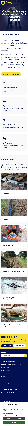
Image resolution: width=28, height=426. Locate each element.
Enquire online (19, 345)
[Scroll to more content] (14, 26)
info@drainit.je (9, 392)
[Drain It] (7, 3)
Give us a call (7, 345)
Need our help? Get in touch (11, 74)
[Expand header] (25, 2)
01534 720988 (12, 389)
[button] (25, 355)
